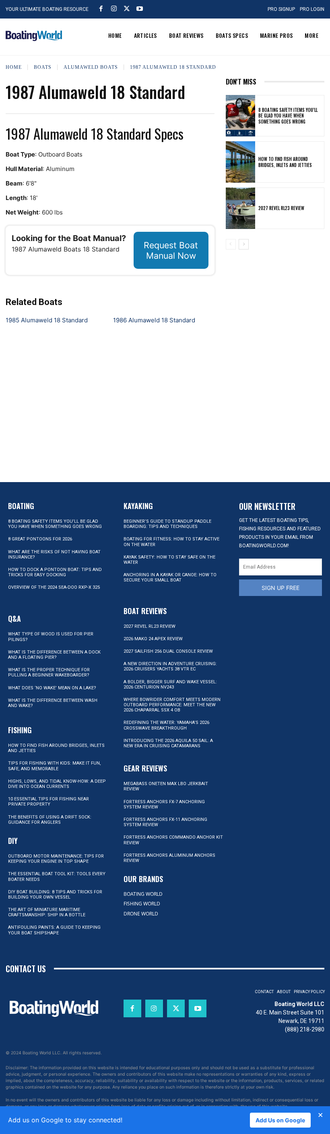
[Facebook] (101, 8)
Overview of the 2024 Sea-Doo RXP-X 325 (54, 587)
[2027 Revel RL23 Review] (241, 208)
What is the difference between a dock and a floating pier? (54, 654)
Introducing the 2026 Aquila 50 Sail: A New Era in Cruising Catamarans (168, 743)
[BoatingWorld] (34, 36)
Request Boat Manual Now (171, 250)
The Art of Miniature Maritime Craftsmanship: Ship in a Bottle (46, 912)
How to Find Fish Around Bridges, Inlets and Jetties (285, 162)
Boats (43, 67)
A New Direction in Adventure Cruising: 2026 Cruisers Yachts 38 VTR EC (170, 666)
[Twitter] (126, 8)
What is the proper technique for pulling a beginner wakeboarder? (49, 672)
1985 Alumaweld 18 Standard (47, 320)
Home (14, 67)
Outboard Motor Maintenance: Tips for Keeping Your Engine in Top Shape (56, 859)
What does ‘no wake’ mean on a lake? (52, 688)
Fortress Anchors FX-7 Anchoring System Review (164, 804)
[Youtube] (139, 8)
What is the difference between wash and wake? (52, 703)
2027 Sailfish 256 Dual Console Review (168, 651)
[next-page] (244, 244)
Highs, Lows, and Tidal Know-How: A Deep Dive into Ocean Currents (57, 784)
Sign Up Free (280, 587)
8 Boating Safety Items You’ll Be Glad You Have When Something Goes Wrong (288, 116)
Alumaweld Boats (91, 67)
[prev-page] (231, 244)
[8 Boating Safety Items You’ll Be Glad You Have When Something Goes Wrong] (241, 115)
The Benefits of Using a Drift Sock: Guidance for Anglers (49, 819)
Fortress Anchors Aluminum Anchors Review (169, 858)
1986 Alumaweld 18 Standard (154, 320)
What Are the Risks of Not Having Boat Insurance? (54, 554)
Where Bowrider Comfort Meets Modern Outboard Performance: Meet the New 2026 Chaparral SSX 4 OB (172, 705)
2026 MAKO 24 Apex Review (153, 638)
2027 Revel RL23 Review (281, 208)
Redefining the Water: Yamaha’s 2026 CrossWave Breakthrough (166, 725)
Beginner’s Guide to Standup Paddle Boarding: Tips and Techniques (167, 524)
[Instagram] (113, 8)
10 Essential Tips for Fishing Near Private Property (48, 801)
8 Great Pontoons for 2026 (40, 539)
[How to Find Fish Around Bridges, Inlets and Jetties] (241, 162)
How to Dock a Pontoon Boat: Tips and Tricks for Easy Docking (55, 572)
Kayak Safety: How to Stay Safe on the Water (169, 560)
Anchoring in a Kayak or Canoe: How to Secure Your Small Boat (170, 577)
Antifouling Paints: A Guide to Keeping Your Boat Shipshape (54, 930)
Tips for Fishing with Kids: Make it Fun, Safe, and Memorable (54, 766)
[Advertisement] (275, 298)
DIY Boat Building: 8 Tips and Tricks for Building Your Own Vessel (55, 894)
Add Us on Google (280, 1120)
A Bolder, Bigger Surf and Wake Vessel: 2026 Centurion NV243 (170, 684)
